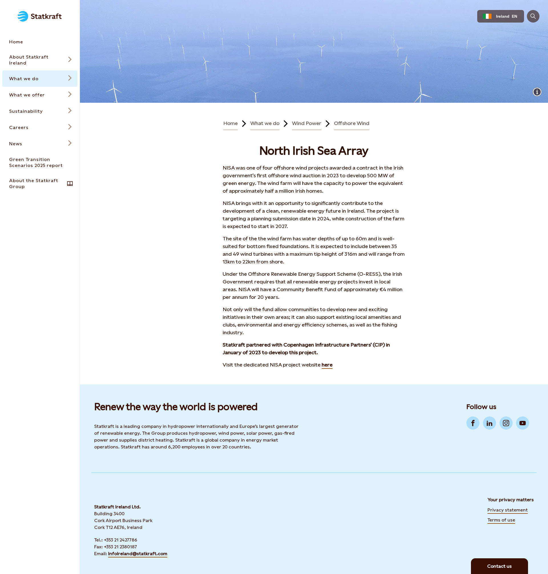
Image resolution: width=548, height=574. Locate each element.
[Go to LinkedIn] (489, 423)
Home (230, 123)
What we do (264, 123)
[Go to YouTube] (522, 423)
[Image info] (537, 91)
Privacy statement (507, 510)
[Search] (533, 16)
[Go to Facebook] (473, 423)
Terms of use (501, 520)
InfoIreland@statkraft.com (137, 553)
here (327, 365)
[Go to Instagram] (506, 423)
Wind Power (306, 123)
